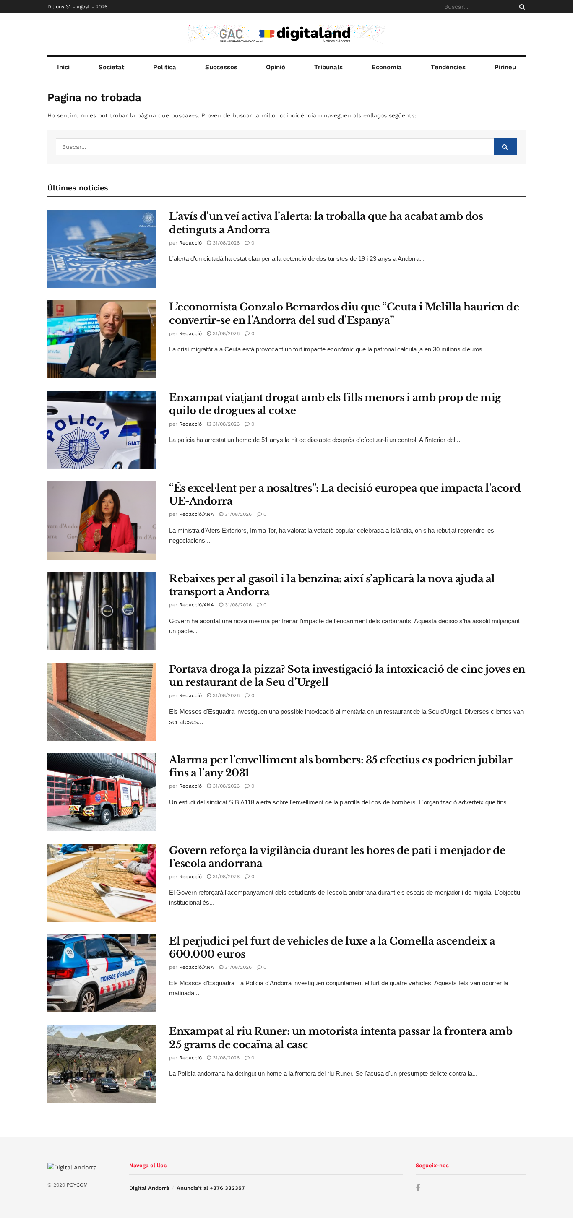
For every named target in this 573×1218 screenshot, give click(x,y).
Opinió (275, 67)
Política (164, 67)
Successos (221, 67)
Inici (63, 67)
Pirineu (505, 67)
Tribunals (328, 67)
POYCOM (77, 1185)
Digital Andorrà (149, 1188)
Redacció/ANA (196, 514)
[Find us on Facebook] (418, 1188)
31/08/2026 (225, 243)
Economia (387, 67)
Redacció (190, 243)
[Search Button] (520, 6)
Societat (111, 67)
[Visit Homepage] (286, 34)
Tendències (448, 67)
